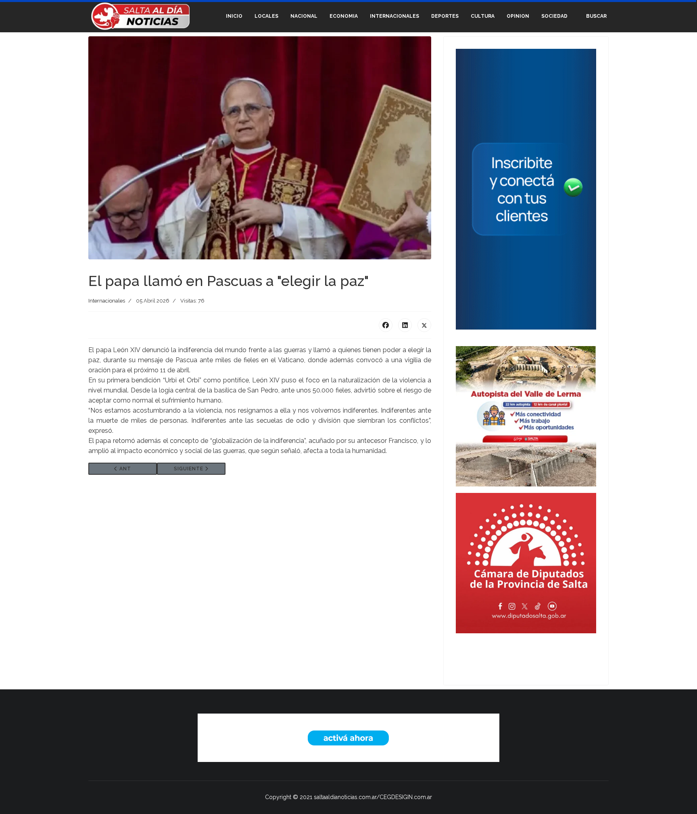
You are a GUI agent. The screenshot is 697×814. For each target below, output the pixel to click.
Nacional (303, 16)
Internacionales (394, 16)
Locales (266, 16)
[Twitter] (424, 325)
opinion (518, 16)
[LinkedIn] (405, 325)
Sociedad (554, 16)
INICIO (234, 16)
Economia (344, 16)
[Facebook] (385, 325)
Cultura (483, 16)
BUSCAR (596, 16)
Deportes (445, 16)
